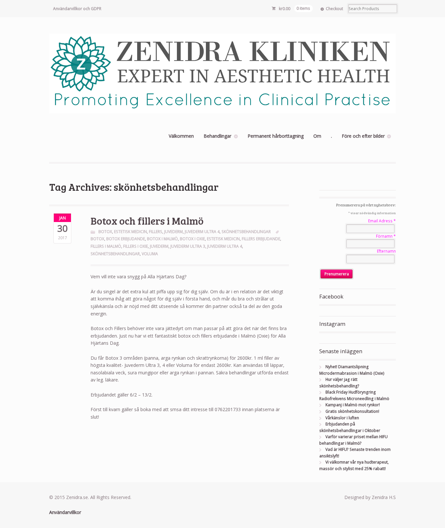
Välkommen (181, 136)
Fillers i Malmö (106, 246)
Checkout (334, 8)
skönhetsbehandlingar (115, 254)
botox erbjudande (125, 239)
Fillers (155, 231)
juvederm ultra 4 (224, 246)
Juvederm (173, 231)
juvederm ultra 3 (187, 246)
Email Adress (382, 221)
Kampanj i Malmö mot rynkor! (352, 405)
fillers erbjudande (261, 239)
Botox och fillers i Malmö (147, 221)
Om (317, 136)
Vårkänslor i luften (342, 418)
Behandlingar (217, 136)
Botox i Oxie (192, 239)
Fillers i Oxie (135, 246)
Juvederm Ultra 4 (202, 231)
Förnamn (386, 236)
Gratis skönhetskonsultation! (352, 411)
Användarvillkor (65, 512)
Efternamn (386, 251)
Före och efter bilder (363, 136)
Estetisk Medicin (130, 231)
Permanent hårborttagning (276, 136)
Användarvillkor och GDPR (77, 8)
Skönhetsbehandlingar (246, 231)
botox (97, 239)
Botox (105, 231)
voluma (150, 254)
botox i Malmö (162, 239)
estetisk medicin (223, 239)
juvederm (159, 246)
